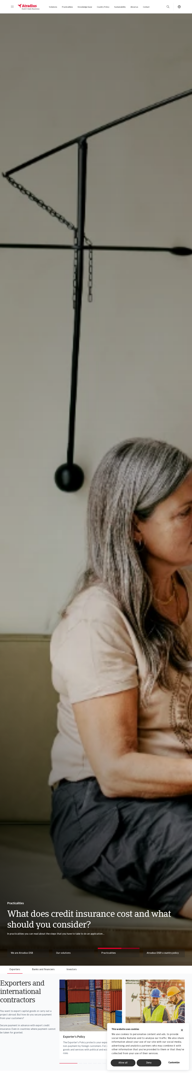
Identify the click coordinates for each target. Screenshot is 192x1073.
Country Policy (103, 7)
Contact (146, 7)
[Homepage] (28, 7)
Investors (72, 969)
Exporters (15, 969)
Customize (174, 1062)
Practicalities (67, 7)
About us (134, 7)
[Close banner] (182, 1030)
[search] (168, 6)
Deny (149, 1063)
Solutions (53, 7)
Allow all (123, 1063)
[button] (12, 6)
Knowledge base (85, 7)
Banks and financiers (43, 969)
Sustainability (120, 7)
